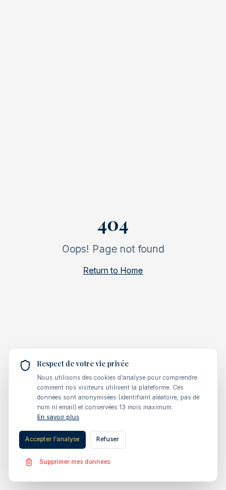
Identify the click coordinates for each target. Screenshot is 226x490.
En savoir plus (58, 417)
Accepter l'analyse (52, 439)
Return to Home (113, 270)
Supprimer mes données (74, 462)
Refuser (107, 439)
